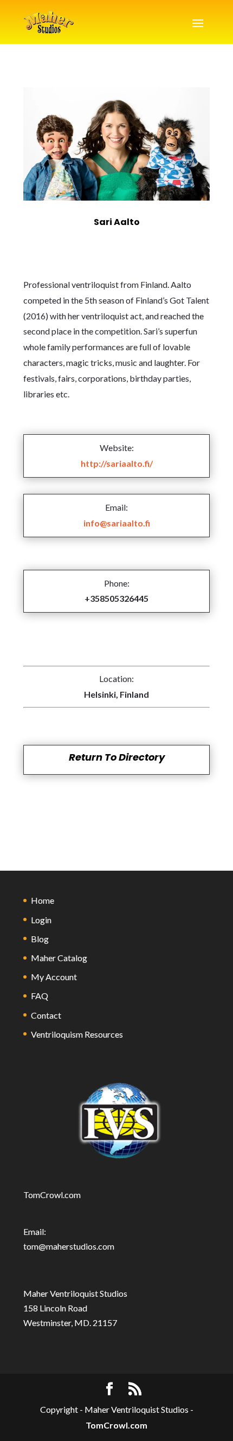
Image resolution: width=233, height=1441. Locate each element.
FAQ (39, 995)
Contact (46, 1015)
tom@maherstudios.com (68, 1246)
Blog (40, 939)
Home (42, 900)
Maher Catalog (59, 958)
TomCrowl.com (52, 1194)
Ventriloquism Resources (77, 1034)
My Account (54, 977)
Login (41, 920)
